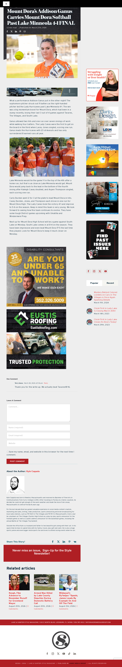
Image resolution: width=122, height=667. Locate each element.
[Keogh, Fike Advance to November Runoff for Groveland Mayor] (17, 582)
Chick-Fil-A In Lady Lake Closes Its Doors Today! (105, 320)
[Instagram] (94, 271)
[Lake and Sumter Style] (102, 70)
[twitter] (58, 654)
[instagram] (53, 654)
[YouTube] (105, 271)
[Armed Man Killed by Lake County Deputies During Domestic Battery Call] (42, 582)
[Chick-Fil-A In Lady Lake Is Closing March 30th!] (89, 309)
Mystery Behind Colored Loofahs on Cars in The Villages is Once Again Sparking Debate (105, 296)
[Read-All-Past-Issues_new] (102, 221)
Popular (94, 283)
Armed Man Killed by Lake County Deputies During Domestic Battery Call (41, 598)
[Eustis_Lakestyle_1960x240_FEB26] (42, 89)
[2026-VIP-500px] (36, 248)
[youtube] (64, 654)
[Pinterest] (20, 31)
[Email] (25, 31)
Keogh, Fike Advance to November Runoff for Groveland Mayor (16, 598)
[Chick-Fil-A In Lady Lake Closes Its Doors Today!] (89, 320)
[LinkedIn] (16, 31)
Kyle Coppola (33, 471)
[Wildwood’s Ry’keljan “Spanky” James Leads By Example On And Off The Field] (67, 582)
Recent (110, 283)
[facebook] (47, 654)
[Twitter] (100, 271)
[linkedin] (75, 654)
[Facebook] (7, 31)
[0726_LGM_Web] (102, 108)
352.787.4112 (79, 622)
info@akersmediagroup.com (98, 622)
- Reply (45, 383)
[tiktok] (69, 654)
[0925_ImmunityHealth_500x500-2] (102, 183)
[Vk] (75, 542)
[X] (11, 31)
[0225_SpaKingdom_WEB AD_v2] (36, 310)
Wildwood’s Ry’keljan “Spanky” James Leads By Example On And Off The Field (67, 598)
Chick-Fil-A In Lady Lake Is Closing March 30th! (105, 309)
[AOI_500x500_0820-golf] (102, 146)
